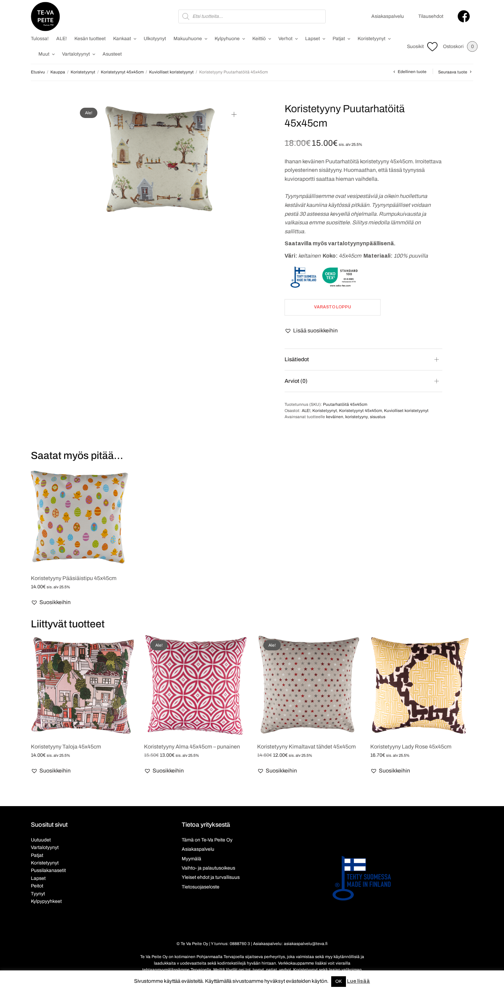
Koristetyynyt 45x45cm (122, 72)
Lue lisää (358, 981)
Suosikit (415, 46)
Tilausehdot (430, 16)
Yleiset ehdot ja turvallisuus (211, 877)
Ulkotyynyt (155, 38)
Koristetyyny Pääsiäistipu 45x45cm (74, 578)
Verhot (285, 38)
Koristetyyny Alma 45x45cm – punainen (192, 747)
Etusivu (38, 72)
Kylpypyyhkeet (46, 901)
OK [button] (338, 981)
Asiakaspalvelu (387, 16)
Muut (43, 54)
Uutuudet (41, 839)
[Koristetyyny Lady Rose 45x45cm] (421, 685)
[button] (311, 330)
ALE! (61, 38)
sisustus (377, 416)
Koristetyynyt (371, 38)
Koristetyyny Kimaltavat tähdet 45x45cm (306, 747)
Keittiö (259, 38)
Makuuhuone (187, 38)
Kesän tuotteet (90, 38)
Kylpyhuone (227, 38)
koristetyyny (356, 416)
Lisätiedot (297, 359)
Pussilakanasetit (48, 870)
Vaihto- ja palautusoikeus (208, 868)
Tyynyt (38, 893)
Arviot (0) (296, 381)
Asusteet (112, 54)
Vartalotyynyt (76, 54)
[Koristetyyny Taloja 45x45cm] (82, 685)
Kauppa (57, 72)
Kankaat (122, 38)
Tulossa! (40, 38)
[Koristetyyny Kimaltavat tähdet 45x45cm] (308, 685)
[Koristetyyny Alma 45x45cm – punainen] (195, 685)
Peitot (37, 885)
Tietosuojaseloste (200, 886)
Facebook (464, 16)
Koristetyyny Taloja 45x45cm (66, 747)
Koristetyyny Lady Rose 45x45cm (411, 747)
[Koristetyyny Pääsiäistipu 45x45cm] (82, 516)
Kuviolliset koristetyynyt (171, 72)
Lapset (312, 38)
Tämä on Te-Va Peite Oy (207, 839)
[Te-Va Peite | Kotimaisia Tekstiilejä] (45, 16)
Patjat (339, 38)
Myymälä (191, 858)
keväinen (334, 416)
